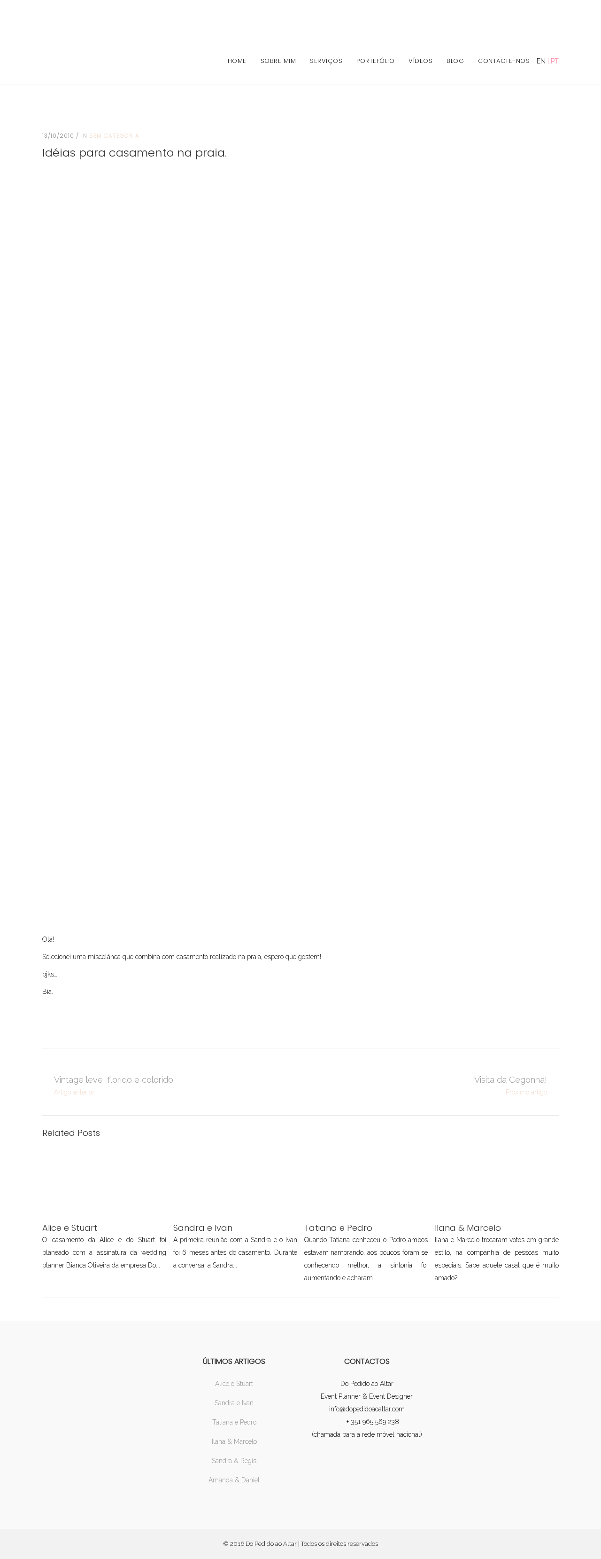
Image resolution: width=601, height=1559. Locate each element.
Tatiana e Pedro (234, 1422)
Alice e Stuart (234, 1383)
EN (541, 61)
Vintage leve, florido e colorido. (114, 1080)
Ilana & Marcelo (234, 1441)
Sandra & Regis (234, 1461)
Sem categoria (114, 136)
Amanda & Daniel (234, 1480)
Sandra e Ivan (234, 1403)
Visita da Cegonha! (510, 1080)
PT (555, 61)
